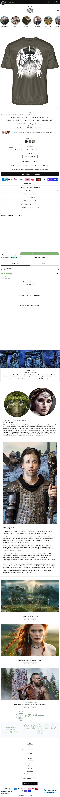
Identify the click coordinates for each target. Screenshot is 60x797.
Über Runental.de (29, 750)
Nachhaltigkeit (30, 197)
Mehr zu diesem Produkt (30, 187)
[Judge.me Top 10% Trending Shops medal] (40, 732)
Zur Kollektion (30, 619)
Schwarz (26, 141)
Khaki (33, 141)
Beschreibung (30, 183)
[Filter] (3, 268)
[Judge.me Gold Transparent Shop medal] (40, 726)
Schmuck (30, 768)
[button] (21, 124)
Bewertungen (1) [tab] (15, 263)
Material (30, 190)
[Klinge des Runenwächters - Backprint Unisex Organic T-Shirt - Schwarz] (2, 244)
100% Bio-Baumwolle (30, 156)
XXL (32, 149)
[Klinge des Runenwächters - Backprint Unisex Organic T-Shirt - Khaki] (5, 244)
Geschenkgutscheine (30, 773)
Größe (30, 146)
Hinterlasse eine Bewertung (39, 254)
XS (11, 149)
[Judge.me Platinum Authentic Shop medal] (26, 726)
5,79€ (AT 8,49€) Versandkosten (34, 128)
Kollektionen (20, 117)
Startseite (13, 117)
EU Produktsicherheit (30, 207)
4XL (43, 149)
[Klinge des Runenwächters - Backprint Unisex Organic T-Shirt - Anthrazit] (4, 244)
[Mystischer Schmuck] (30, 640)
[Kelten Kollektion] (30, 596)
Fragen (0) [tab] (44, 263)
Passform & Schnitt (30, 194)
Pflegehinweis (30, 200)
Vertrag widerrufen (30, 783)
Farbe (30, 138)
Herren (30, 763)
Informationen (29, 778)
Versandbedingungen (30, 204)
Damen (30, 766)
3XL (37, 149)
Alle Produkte (30, 760)
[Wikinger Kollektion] (30, 684)
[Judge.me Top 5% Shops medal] (53, 726)
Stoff (30, 153)
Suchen (30, 758)
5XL (48, 149)
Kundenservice (30, 753)
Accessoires (30, 771)
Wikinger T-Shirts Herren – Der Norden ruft (36, 117)
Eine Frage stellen (39, 257)
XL (27, 149)
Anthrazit (30, 141)
